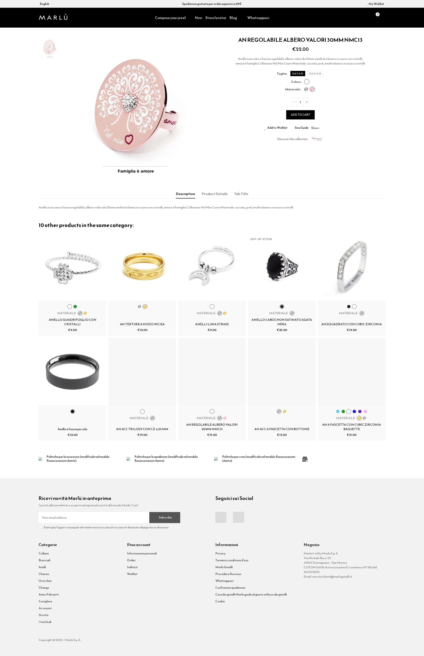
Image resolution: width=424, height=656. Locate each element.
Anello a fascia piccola (72, 429)
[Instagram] (238, 517)
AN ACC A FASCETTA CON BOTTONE (281, 429)
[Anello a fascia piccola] (72, 371)
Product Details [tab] (214, 193)
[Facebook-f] (220, 517)
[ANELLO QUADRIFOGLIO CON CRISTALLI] (72, 267)
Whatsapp (333, 127)
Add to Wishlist (277, 128)
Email (328, 127)
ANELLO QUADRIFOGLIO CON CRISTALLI (72, 322)
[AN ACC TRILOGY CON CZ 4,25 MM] (142, 371)
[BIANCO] (307, 82)
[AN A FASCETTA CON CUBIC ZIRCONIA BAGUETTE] (351, 371)
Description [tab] (185, 193)
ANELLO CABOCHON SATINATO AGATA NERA (282, 322)
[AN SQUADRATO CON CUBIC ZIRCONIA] (351, 267)
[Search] (368, 17)
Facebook (323, 127)
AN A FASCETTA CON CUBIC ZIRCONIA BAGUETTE (351, 426)
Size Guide (302, 128)
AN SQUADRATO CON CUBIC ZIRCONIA (351, 324)
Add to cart (300, 115)
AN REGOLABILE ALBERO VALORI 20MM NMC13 (212, 426)
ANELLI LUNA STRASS (212, 324)
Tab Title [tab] (241, 193)
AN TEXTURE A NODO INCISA (142, 324)
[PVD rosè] (312, 89)
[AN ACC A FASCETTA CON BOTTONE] (282, 371)
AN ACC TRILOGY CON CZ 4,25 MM (142, 429)
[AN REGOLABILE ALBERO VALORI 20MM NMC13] (212, 371)
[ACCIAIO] (306, 89)
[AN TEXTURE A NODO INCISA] (142, 267)
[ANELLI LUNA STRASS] (212, 267)
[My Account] (383, 17)
